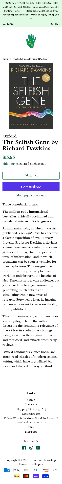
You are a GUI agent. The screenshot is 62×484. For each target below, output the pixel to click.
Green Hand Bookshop (42, 460)
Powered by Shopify (31, 464)
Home (5, 59)
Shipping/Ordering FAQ (31, 409)
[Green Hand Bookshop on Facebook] (24, 448)
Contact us (31, 404)
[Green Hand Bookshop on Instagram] (31, 448)
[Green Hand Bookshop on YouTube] (38, 448)
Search (31, 399)
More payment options (31, 195)
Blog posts (31, 431)
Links (31, 427)
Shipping (8, 163)
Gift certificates (31, 413)
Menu (10, 24)
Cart (57, 24)
